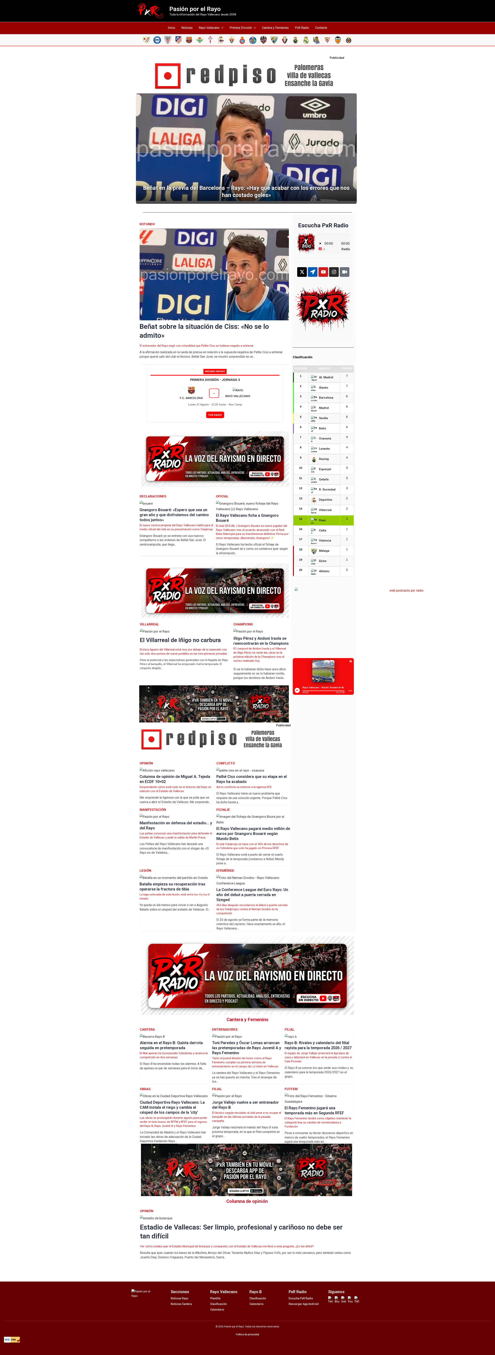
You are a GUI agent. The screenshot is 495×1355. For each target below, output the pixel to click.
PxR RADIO (215, 414)
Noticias (187, 28)
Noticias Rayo (179, 1298)
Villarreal (325, 510)
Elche (323, 561)
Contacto (321, 28)
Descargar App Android (304, 1304)
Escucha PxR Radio (301, 1298)
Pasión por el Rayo (195, 9)
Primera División (241, 28)
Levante (324, 448)
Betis (322, 428)
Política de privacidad (247, 1334)
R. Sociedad (327, 489)
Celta (322, 530)
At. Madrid (326, 377)
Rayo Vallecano (209, 28)
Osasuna (325, 438)
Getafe (324, 479)
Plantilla (215, 1298)
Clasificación (218, 1304)
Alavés (323, 387)
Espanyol (325, 469)
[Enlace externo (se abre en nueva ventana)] (247, 76)
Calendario (217, 1309)
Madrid (324, 408)
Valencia (325, 540)
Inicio (171, 28)
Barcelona (326, 397)
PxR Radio (302, 28)
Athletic (324, 571)
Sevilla (323, 418)
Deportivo (325, 499)
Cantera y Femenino (275, 28)
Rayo (322, 520)
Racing (324, 459)
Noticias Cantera (181, 1304)
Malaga (324, 551)
